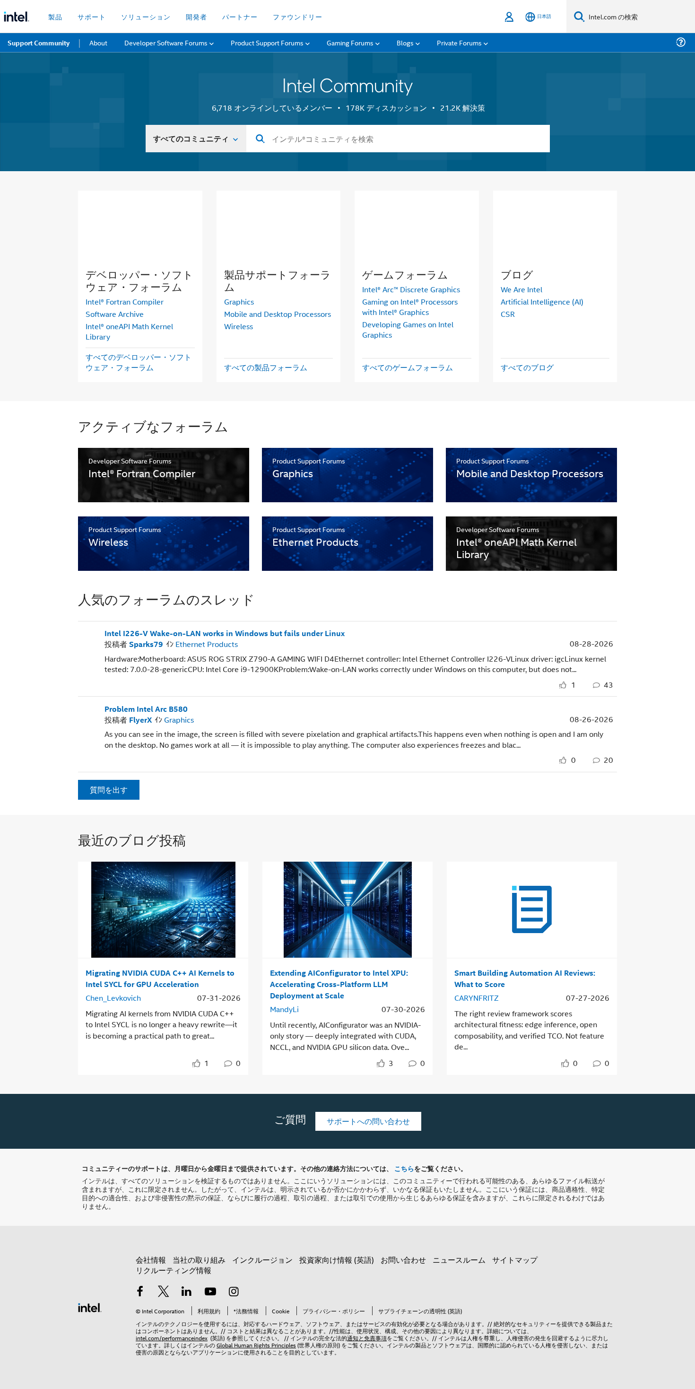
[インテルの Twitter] (164, 1292)
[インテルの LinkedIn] (187, 1292)
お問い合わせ (403, 1259)
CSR (508, 313)
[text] (564, 685)
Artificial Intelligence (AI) (542, 301)
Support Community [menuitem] (39, 42)
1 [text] (573, 684)
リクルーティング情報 (173, 1270)
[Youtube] (210, 1292)
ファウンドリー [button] (297, 16)
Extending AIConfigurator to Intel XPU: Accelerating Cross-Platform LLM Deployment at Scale (339, 984)
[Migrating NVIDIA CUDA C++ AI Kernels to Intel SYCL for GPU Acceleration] (163, 910)
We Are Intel (521, 289)
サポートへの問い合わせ (368, 1121)
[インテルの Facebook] (140, 1292)
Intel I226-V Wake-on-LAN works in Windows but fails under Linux (224, 633)
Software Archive (115, 313)
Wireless (238, 326)
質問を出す (109, 789)
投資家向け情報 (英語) (336, 1259)
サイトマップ (515, 1259)
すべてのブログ (527, 367)
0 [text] (573, 759)
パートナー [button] (240, 16)
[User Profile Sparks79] (87, 636)
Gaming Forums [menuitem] (350, 42)
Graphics (239, 301)
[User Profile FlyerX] (87, 712)
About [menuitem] (98, 42)
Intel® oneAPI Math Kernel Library (129, 331)
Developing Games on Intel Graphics (407, 329)
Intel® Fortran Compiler (125, 301)
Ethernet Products (206, 643)
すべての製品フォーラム (265, 367)
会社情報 (151, 1259)
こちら (404, 1168)
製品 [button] (55, 16)
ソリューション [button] (146, 16)
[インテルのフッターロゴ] (90, 1306)
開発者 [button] (196, 16)
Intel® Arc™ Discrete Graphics (411, 289)
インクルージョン (262, 1259)
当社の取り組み (199, 1259)
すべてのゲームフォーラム (407, 367)
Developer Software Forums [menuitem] (166, 42)
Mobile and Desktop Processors (277, 313)
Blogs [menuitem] (405, 42)
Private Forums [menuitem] (459, 42)
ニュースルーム (459, 1259)
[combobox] (398, 138)
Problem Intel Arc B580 (146, 709)
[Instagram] (234, 1292)
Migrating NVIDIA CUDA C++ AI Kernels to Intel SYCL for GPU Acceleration (160, 978)
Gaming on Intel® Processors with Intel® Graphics (410, 306)
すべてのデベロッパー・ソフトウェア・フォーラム (138, 362)
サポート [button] (92, 16)
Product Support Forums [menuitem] (267, 42)
